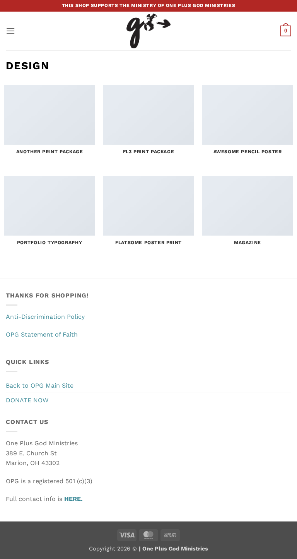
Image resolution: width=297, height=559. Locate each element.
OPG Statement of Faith (42, 334)
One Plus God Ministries (174, 548)
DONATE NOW (27, 400)
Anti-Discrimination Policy (45, 316)
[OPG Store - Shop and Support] (148, 31)
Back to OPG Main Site (39, 385)
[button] (10, 30)
